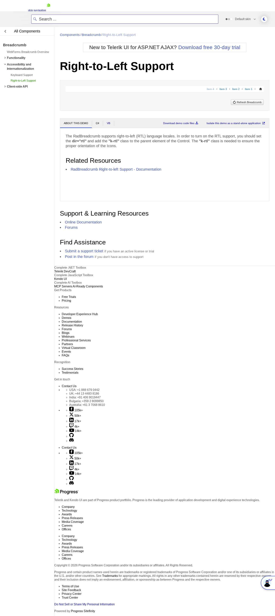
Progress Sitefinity (83, 611)
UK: (84, 393)
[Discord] (71, 440)
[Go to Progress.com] (66, 493)
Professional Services (76, 340)
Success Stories (72, 368)
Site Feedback (71, 590)
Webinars (68, 336)
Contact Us (69, 386)
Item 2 (236, 89)
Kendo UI (60, 278)
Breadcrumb (91, 35)
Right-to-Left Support (119, 35)
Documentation (72, 321)
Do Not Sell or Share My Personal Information (84, 604)
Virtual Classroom (73, 347)
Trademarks (110, 575)
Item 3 (223, 89)
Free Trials (69, 296)
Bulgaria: (86, 401)
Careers (67, 525)
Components (70, 35)
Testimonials (70, 372)
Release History (72, 325)
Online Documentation (83, 222)
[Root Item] (261, 89)
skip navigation (37, 10)
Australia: (87, 404)
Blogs (65, 332)
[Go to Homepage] (48, 10)
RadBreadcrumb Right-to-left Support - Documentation (116, 169)
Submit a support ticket (84, 251)
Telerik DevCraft (65, 271)
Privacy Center (71, 593)
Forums (71, 227)
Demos (66, 317)
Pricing (66, 300)
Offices (66, 529)
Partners (67, 344)
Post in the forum (79, 257)
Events (66, 351)
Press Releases (72, 518)
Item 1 (248, 89)
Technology (69, 510)
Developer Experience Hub (80, 314)
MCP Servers (63, 286)
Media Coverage (73, 521)
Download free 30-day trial (209, 47)
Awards (67, 514)
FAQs (65, 355)
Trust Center (70, 597)
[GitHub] (71, 436)
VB (108, 123)
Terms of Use (70, 586)
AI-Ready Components (88, 286)
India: (85, 397)
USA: (84, 389)
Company (68, 506)
